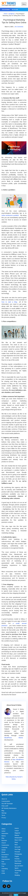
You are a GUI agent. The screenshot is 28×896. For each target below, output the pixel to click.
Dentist (4, 850)
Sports (16, 868)
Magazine (17, 833)
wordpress (12, 13)
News (16, 842)
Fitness (4, 864)
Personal (17, 851)
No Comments (19, 26)
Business (4, 840)
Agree (16, 894)
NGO (16, 844)
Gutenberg (5, 868)
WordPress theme (13, 737)
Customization (6, 801)
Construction (5, 845)
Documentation (6, 9)
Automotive (5, 833)
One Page (17, 849)
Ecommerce (5, 854)
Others (4, 829)
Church (4, 843)
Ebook (3, 852)
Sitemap (4, 813)
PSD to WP (5, 806)
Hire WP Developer (7, 803)
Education (4, 857)
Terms (3, 815)
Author (3, 831)
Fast (3, 861)
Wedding (17, 875)
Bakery (4, 836)
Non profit (17, 847)
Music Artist (18, 840)
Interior (17, 828)
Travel (16, 873)
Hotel (3, 871)
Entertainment (6, 859)
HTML (3, 873)
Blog (3, 810)
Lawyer (17, 830)
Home (5, 13)
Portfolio (17, 859)
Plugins (17, 856)
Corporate (4, 847)
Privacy (4, 817)
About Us (4, 799)
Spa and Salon (19, 866)
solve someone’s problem (10, 215)
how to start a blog (9, 302)
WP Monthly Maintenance (9, 808)
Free (3, 866)
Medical (17, 835)
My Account (15, 9)
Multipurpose (18, 837)
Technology (18, 870)
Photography (18, 854)
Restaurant (18, 863)
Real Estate (18, 861)
